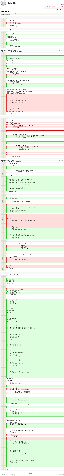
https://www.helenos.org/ (60, 475)
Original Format (32, 473)
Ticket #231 (4, 11)
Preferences (49, 6)
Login (45, 6)
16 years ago (16, 13)
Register (53, 6)
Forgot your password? (59, 6)
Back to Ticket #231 (60, 9)
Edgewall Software (10, 475)
